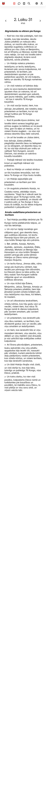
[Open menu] (36, 3)
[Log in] (41, 3)
